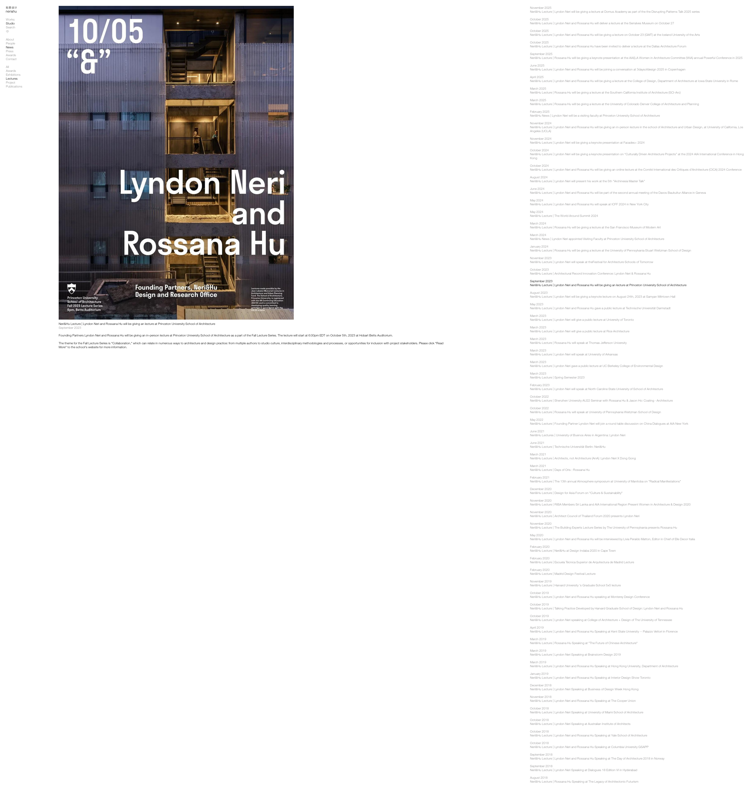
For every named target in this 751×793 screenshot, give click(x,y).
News (9, 47)
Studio (10, 23)
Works (10, 19)
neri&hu (14, 12)
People (10, 43)
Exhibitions (13, 75)
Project (10, 82)
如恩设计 (14, 7)
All (7, 67)
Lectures (12, 78)
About (10, 39)
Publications (14, 86)
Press (9, 51)
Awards (11, 55)
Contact (11, 59)
